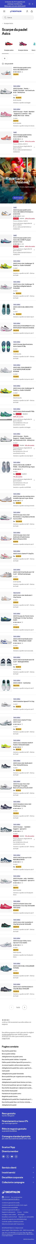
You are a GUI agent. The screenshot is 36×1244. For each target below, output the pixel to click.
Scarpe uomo (8, 50)
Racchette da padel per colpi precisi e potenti (17, 1088)
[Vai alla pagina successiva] (24, 1007)
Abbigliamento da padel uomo (12, 1056)
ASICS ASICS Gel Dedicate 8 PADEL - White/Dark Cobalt (23, 640)
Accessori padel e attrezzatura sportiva (15, 1065)
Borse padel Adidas (8, 1054)
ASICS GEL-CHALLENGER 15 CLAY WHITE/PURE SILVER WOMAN (22, 369)
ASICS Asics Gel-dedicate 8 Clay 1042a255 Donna (23, 764)
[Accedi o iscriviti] (27, 11)
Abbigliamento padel (9, 1105)
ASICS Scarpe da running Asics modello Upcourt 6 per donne (24, 497)
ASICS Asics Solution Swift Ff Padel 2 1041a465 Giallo (23, 744)
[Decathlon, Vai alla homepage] (16, 11)
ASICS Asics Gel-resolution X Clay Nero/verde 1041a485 (23, 923)
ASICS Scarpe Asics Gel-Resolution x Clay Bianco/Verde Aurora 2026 (24, 517)
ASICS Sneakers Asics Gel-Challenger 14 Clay (22, 805)
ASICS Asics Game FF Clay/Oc (23, 553)
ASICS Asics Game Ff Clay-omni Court (22, 721)
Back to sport (18, 198)
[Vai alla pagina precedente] (11, 1007)
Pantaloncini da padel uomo (11, 1093)
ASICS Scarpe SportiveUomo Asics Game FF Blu (23, 345)
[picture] (6, 73)
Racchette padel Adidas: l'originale (14, 1059)
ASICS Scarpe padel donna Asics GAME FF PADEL (22, 136)
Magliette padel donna (9, 1096)
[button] (34, 147)
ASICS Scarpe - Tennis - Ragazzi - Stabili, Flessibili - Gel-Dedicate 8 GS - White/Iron (23, 438)
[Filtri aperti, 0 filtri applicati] (4, 58)
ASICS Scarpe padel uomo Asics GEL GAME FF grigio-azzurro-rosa (22, 240)
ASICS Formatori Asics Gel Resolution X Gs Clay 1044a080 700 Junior (24, 905)
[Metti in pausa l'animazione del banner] (29, 3)
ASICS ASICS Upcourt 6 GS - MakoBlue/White (22, 858)
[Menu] (4, 11)
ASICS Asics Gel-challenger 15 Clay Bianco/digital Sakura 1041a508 (23, 286)
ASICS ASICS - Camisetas (22, 683)
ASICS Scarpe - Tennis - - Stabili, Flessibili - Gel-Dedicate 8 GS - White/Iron (24, 90)
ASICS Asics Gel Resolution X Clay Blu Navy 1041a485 (23, 987)
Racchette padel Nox (9, 1051)
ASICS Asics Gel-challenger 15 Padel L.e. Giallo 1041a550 (23, 264)
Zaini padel (6, 1071)
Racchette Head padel (9, 1091)
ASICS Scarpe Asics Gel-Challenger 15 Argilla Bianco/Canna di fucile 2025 (22, 786)
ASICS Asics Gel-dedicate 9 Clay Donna (23, 596)
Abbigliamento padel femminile (13, 1073)
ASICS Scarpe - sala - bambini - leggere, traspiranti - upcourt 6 (23, 879)
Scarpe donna (23, 50)
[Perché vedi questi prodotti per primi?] (3, 64)
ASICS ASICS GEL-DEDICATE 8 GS (23, 308)
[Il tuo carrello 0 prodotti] (31, 11)
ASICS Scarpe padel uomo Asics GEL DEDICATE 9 (22, 68)
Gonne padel (6, 1079)
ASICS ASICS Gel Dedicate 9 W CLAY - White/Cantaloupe (23, 573)
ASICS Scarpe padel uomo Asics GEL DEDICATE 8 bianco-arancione (23, 212)
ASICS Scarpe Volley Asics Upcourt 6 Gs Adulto (22, 941)
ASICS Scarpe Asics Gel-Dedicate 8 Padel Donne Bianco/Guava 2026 (21, 537)
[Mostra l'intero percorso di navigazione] (2, 23)
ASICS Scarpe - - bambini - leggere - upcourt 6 (22, 828)
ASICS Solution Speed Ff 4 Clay (23, 701)
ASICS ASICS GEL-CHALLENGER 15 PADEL (24, 967)
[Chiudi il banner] (32, 3)
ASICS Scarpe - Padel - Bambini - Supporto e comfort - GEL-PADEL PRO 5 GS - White (24, 113)
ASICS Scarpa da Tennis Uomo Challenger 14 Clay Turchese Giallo (23, 618)
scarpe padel (6, 1034)
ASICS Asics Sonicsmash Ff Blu (23, 411)
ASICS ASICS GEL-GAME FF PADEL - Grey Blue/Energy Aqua (24, 466)
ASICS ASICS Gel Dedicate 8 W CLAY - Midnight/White (23, 660)
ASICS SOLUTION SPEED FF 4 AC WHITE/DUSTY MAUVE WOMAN (24, 327)
